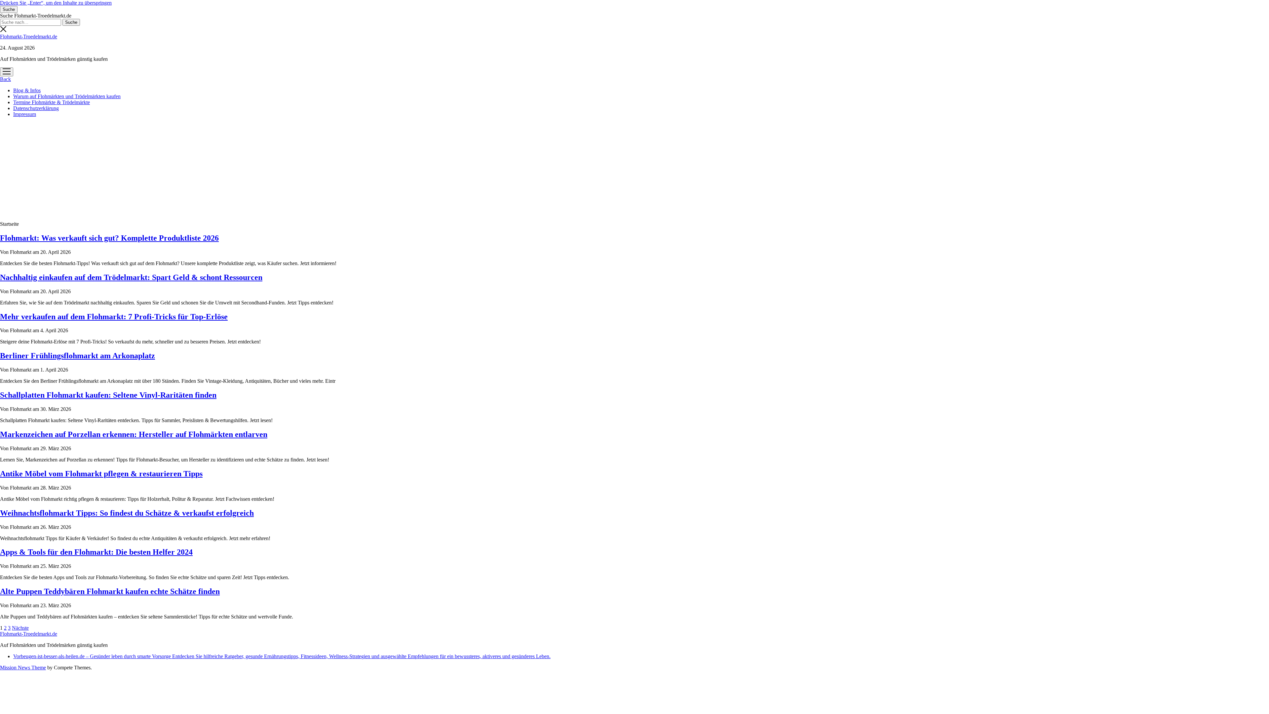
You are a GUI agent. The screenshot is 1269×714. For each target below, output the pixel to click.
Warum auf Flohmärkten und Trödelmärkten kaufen (67, 96)
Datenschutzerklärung (36, 108)
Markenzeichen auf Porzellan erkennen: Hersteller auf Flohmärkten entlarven (133, 434)
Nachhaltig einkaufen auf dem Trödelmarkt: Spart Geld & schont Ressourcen (131, 277)
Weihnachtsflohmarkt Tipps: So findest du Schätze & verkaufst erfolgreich (127, 513)
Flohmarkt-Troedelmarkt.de (28, 36)
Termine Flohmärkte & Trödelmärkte (51, 102)
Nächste (20, 628)
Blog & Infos (27, 90)
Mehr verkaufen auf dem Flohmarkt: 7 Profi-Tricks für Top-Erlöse (114, 316)
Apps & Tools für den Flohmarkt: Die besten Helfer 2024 (96, 552)
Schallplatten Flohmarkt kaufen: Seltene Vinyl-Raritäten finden (108, 395)
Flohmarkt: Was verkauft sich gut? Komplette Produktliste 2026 (109, 238)
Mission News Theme (23, 667)
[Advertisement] (634, 169)
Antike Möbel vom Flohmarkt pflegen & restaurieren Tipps (101, 473)
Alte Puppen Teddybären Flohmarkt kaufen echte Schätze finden (110, 591)
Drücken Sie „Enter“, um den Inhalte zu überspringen (56, 3)
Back (5, 79)
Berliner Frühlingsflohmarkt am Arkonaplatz (77, 355)
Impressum (24, 114)
